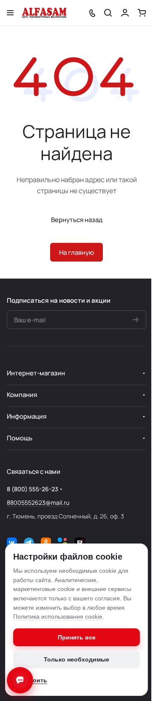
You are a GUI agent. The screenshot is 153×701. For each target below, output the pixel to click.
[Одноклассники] (46, 543)
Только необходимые (76, 659)
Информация (26, 416)
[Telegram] (29, 543)
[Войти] (125, 12)
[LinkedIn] (63, 543)
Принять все (77, 637)
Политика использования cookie (57, 616)
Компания (22, 394)
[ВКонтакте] (12, 543)
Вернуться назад (76, 219)
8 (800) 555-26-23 (32, 489)
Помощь (19, 438)
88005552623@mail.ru (38, 502)
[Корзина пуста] (142, 12)
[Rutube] (80, 543)
